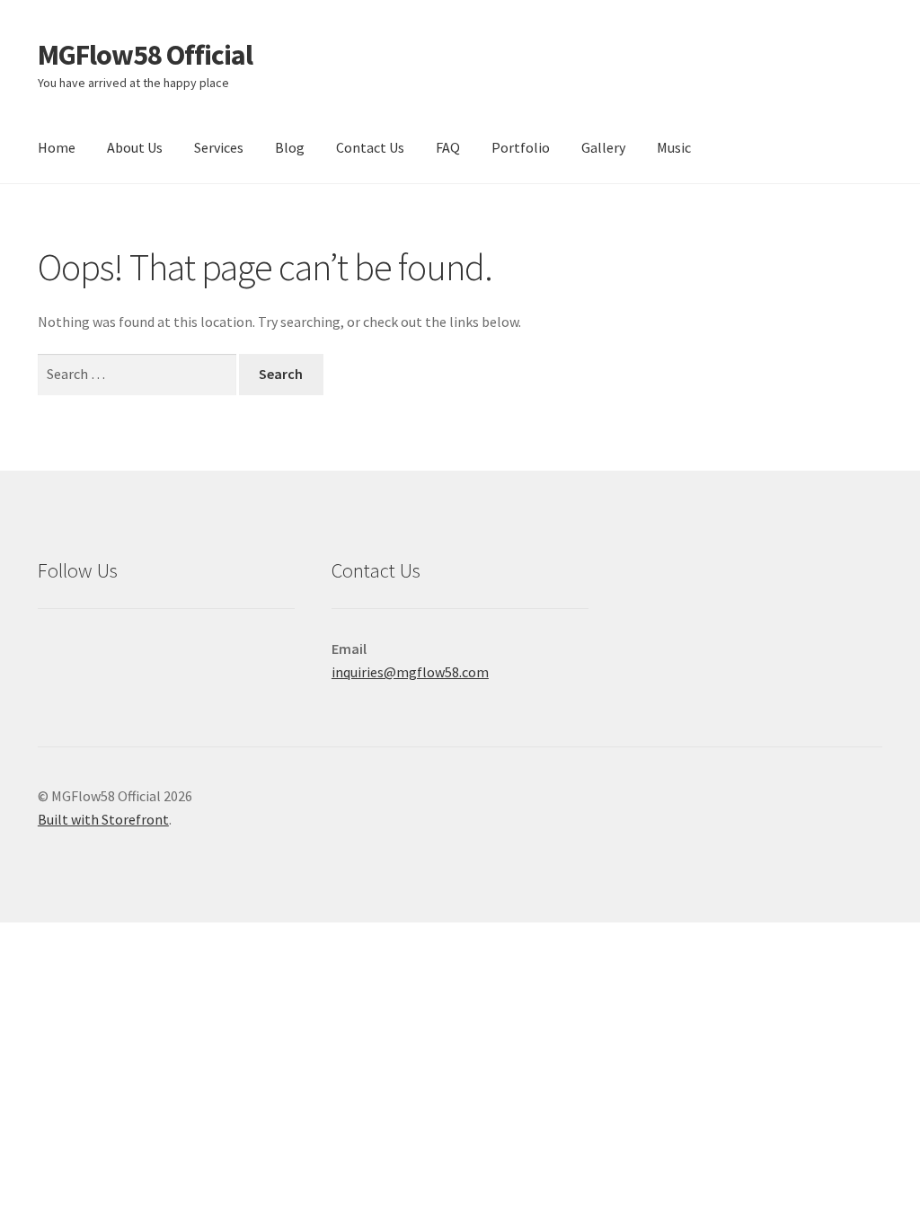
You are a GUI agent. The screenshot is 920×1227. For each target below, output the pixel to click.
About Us (135, 147)
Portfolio (520, 147)
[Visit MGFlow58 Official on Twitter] (52, 649)
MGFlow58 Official (145, 55)
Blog (290, 147)
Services (218, 147)
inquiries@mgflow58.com (410, 672)
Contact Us (370, 147)
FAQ (448, 147)
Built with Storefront (103, 819)
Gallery (603, 147)
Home (56, 147)
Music (674, 147)
